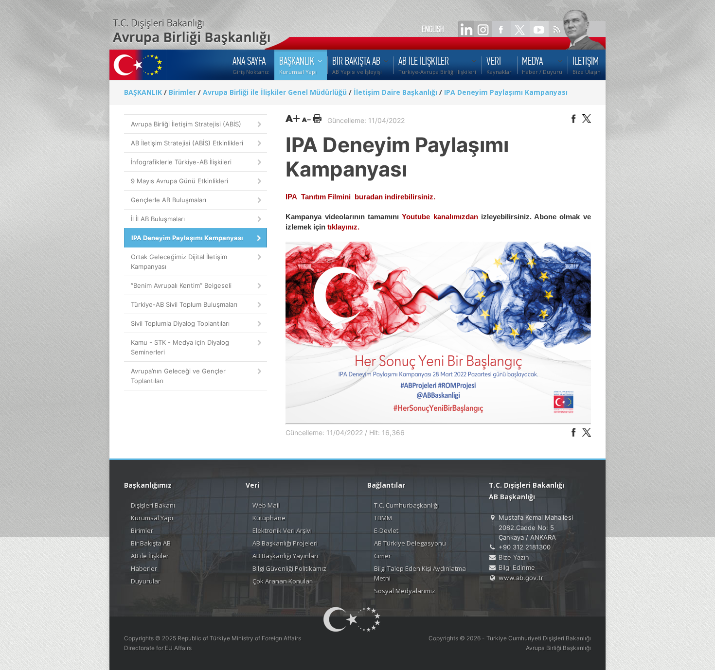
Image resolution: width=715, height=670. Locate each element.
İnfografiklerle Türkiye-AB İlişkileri (181, 162)
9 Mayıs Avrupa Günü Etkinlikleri (179, 181)
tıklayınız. (343, 227)
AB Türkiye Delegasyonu (410, 543)
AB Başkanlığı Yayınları (285, 555)
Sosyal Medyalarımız (404, 590)
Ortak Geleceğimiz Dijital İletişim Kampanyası (179, 261)
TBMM (383, 517)
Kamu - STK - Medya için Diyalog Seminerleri (180, 347)
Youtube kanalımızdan (440, 216)
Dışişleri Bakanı (153, 505)
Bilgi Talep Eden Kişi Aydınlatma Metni (420, 573)
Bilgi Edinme (517, 567)
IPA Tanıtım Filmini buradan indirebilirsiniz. (360, 197)
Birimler (182, 92)
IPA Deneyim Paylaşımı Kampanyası (506, 92)
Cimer (382, 555)
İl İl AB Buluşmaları (158, 219)
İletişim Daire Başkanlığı (395, 92)
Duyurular (146, 581)
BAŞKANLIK (143, 92)
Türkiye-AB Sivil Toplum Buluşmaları (184, 304)
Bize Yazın (514, 557)
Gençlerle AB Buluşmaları (168, 200)
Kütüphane (269, 517)
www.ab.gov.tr (521, 578)
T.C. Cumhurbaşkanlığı (406, 505)
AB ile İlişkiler (150, 555)
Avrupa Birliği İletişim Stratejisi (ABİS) (186, 124)
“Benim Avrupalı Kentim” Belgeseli (181, 285)
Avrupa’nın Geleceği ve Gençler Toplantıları (178, 376)
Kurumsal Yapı (152, 517)
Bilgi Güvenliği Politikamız (289, 568)
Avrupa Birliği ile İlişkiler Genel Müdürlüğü (275, 92)
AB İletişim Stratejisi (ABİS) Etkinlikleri (187, 143)
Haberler (144, 568)
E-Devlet (386, 530)
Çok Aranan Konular (282, 581)
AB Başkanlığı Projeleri (285, 543)
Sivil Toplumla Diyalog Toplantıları (180, 323)
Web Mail (266, 505)
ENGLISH (433, 29)
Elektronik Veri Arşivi (282, 530)
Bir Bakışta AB (151, 543)
